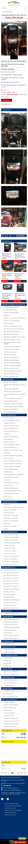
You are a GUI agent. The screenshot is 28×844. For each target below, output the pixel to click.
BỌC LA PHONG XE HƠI (10, 570)
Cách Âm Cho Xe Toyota (10, 551)
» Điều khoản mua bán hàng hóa (13, 810)
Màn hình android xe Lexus (11, 376)
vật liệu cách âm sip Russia (11, 534)
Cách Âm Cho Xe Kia (9, 545)
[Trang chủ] (14, 3)
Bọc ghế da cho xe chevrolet (11, 600)
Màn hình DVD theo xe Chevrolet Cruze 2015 (20, 295)
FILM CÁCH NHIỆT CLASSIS (10, 401)
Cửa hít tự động (8, 471)
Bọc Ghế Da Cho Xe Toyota (11, 608)
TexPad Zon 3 (7, 315)
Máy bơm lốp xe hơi (9, 442)
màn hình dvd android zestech (12, 320)
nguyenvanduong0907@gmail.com (12, 790)
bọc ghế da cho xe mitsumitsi (11, 589)
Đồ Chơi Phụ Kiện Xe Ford (10, 431)
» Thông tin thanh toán (10, 814)
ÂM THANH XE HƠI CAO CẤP (9, 502)
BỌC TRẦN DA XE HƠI (7, 641)
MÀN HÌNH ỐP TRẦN (7, 688)
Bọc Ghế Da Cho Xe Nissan (11, 578)
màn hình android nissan (10, 354)
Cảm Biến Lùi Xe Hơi (9, 499)
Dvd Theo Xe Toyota (9, 702)
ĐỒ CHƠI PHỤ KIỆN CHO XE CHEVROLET (14, 474)
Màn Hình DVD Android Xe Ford (12, 331)
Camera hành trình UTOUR (10, 622)
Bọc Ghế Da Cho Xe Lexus (10, 575)
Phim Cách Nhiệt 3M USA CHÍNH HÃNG (14, 406)
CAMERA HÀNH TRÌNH (7, 616)
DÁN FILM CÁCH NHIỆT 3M (10, 382)
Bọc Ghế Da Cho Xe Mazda (11, 586)
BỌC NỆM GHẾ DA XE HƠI (8, 567)
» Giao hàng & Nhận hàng (11, 803)
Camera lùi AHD (8, 632)
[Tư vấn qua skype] (22, 734)
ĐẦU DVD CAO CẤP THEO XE (9, 699)
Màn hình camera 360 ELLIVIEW (12, 362)
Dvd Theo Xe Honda (9, 715)
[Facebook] (7, 235)
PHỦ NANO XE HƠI (6, 611)
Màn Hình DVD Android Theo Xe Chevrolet (14, 318)
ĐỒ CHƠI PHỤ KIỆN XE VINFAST (11, 493)
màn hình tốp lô (8, 693)
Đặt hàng (7, 100)
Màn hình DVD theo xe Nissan (11, 723)
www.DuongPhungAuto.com (10, 788)
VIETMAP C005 (7, 660)
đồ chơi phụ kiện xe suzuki (11, 488)
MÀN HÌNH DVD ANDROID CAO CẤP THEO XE (13, 304)
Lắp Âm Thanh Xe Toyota (10, 526)
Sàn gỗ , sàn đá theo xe (10, 682)
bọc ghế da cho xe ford (10, 602)
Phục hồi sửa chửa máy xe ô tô (12, 490)
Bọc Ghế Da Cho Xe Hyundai (11, 583)
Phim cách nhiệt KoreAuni (10, 412)
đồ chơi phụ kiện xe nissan (11, 469)
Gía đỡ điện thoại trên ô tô (11, 477)
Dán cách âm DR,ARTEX (10, 510)
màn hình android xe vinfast (11, 357)
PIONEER (6, 529)
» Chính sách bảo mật (10, 808)
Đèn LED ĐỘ (7, 453)
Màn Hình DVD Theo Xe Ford (11, 718)
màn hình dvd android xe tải (11, 349)
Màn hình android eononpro (11, 334)
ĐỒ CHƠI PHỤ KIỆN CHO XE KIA (11, 444)
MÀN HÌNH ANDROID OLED (10, 310)
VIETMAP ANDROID (8, 658)
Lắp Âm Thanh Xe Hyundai (11, 518)
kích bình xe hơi (8, 496)
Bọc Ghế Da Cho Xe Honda (11, 581)
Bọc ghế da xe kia (9, 597)
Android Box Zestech (9, 323)
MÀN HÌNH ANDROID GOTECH (11, 307)
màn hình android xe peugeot (11, 360)
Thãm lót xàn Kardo (9, 685)
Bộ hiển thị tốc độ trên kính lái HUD (13, 450)
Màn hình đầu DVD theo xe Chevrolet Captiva (7, 275)
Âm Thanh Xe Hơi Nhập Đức (11, 520)
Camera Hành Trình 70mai (10, 624)
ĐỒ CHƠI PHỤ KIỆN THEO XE (9, 415)
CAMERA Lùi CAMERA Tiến (10, 428)
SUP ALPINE (6, 504)
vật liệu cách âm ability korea (12, 542)
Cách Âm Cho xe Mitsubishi (11, 561)
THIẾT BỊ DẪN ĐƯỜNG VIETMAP (9, 655)
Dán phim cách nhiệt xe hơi (11, 409)
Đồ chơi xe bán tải (9, 485)
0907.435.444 (19, 842)
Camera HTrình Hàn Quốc (10, 638)
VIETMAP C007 (7, 666)
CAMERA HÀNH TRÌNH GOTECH (11, 627)
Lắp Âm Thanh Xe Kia (9, 512)
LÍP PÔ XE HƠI (7, 480)
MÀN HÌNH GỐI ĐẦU (7, 669)
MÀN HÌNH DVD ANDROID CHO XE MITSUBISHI (12, 343)
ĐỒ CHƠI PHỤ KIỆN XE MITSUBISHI (12, 466)
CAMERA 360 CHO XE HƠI (8, 647)
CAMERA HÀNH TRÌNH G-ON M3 (12, 619)
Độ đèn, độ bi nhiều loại (10, 447)
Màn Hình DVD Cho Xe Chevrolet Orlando (20, 275)
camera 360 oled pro (9, 652)
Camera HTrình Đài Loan (10, 630)
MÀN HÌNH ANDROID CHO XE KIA (12, 339)
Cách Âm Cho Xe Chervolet (11, 556)
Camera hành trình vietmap (11, 635)
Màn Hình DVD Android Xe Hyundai (13, 326)
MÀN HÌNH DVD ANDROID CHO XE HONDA (14, 337)
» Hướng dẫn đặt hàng (10, 812)
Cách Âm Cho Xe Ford (9, 553)
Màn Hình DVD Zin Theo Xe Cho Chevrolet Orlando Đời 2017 (7, 256)
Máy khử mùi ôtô (8, 439)
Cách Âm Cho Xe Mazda (10, 559)
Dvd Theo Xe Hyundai (9, 713)
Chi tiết (11, 261)
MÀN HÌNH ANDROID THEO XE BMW (13, 371)
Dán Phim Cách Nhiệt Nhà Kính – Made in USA (14, 385)
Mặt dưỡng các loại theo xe (11, 482)
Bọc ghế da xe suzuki (9, 594)
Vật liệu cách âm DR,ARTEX (11, 537)
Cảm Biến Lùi (7, 434)
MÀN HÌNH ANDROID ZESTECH (11, 312)
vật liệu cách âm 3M (9, 548)
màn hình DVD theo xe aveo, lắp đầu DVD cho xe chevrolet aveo (7, 296)
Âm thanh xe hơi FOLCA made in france (14, 507)
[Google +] (13, 235)
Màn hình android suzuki (10, 352)
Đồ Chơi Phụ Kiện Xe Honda (11, 436)
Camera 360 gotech (9, 649)
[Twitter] (10, 235)
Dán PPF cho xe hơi (9, 417)
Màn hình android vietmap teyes (12, 365)
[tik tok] (5, 799)
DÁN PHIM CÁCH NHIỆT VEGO (11, 389)
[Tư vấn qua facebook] (24, 734)
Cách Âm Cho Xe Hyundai (11, 540)
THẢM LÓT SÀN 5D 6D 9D (8, 677)
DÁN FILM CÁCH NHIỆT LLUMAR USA (13, 391)
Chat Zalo (22, 838)
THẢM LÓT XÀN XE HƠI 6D (10, 680)
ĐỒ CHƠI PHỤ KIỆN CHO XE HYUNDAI (13, 455)
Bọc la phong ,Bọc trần (10, 605)
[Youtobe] (8, 799)
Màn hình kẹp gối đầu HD (10, 671)
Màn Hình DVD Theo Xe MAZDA (12, 721)
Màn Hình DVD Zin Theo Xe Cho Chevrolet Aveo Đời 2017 (20, 256)
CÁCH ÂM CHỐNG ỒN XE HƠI (9, 532)
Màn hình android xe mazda (11, 368)
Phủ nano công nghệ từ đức (11, 613)
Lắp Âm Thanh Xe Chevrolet (11, 515)
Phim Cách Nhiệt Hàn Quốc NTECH (13, 398)
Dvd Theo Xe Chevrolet (10, 707)
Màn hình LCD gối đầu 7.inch (11, 674)
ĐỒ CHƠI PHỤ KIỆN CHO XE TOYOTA (13, 461)
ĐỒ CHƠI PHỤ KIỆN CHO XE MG (12, 420)
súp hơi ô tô (7, 523)
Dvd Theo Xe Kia (8, 710)
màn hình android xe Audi (11, 373)
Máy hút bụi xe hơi (9, 458)
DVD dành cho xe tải (9, 726)
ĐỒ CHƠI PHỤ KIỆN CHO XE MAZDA (13, 463)
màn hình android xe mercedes (12, 346)
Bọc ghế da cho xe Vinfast (11, 572)
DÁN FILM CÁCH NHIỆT (7, 379)
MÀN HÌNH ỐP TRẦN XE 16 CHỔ (12, 691)
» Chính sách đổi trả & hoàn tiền (12, 805)
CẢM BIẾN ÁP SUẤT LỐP (9, 423)
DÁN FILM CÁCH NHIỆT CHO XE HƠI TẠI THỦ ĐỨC (14, 395)
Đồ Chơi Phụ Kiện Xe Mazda (11, 425)
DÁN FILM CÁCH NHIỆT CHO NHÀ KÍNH (13, 403)
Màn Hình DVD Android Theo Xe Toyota (14, 329)
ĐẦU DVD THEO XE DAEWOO (11, 705)
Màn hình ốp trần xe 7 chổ (11, 696)
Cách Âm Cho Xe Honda (10, 564)
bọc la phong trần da (9, 591)
